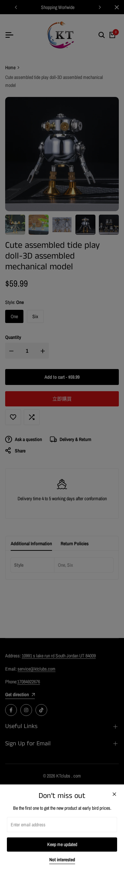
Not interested (62, 860)
